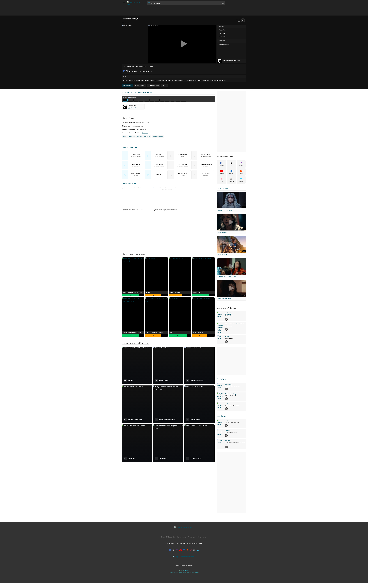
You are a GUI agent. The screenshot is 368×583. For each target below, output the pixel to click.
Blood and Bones (198, 332)
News (204, 537)
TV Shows (169, 537)
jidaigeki (139, 136)
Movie (124, 22)
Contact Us (172, 543)
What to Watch (192, 537)
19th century (131, 136)
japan (124, 136)
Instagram (241, 165)
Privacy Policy (198, 543)
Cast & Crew (127, 147)
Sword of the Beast (198, 292)
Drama (151, 66)
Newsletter (231, 181)
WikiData (145, 133)
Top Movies (222, 379)
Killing (148, 292)
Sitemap (179, 543)
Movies (163, 537)
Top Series (221, 415)
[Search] (223, 3)
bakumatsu (147, 136)
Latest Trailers (223, 188)
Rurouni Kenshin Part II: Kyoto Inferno (133, 292)
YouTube (221, 173)
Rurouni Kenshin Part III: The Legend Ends (133, 332)
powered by (125, 97)
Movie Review (228, 326)
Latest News (127, 183)
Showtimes (183, 537)
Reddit (130, 71)
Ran (171, 332)
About (166, 543)
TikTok (221, 181)
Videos (199, 537)
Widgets (241, 181)
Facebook (124, 71)
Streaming (176, 537)
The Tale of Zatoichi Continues (154, 332)
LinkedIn (231, 173)
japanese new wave (158, 136)
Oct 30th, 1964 (141, 66)
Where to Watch (135, 92)
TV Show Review (229, 316)
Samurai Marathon (175, 292)
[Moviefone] (134, 3)
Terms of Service (188, 543)
